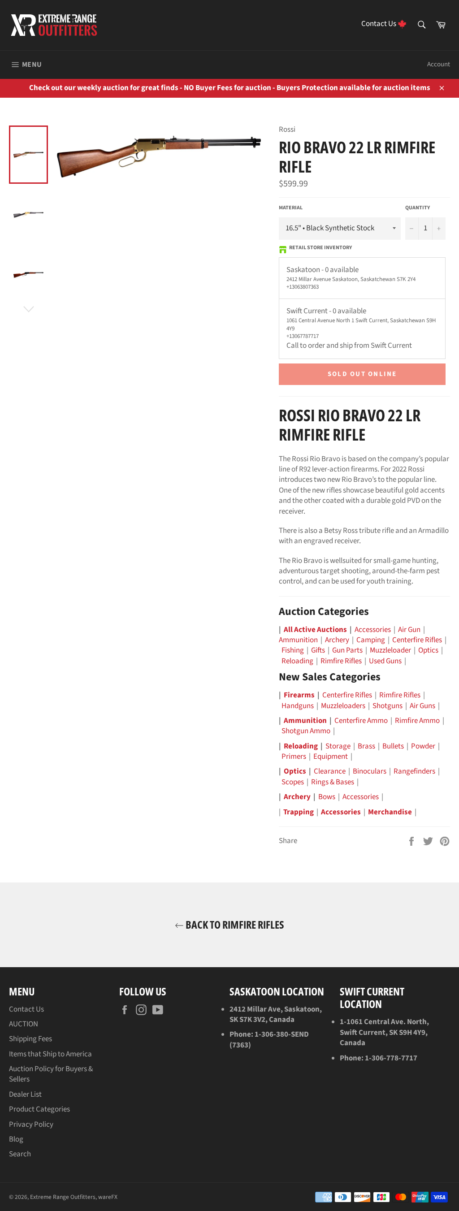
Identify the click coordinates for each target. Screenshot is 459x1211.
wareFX (107, 1197)
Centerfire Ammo (361, 720)
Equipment (330, 756)
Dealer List (25, 1094)
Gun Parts (347, 650)
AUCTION (23, 1024)
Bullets (393, 746)
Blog (16, 1139)
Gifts (318, 650)
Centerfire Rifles (417, 640)
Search (20, 1154)
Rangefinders (414, 771)
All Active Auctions (315, 629)
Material (291, 208)
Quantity (417, 208)
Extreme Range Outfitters (62, 1197)
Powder (423, 746)
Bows (326, 796)
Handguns (297, 706)
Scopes (292, 782)
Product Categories (39, 1109)
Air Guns (422, 706)
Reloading (297, 661)
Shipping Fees (30, 1039)
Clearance (330, 771)
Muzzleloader (390, 650)
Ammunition (298, 640)
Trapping (298, 812)
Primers (293, 756)
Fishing (292, 650)
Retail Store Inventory (320, 247)
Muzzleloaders (343, 706)
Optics (428, 650)
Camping (370, 640)
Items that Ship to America (50, 1054)
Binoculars (369, 771)
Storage (338, 746)
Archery (337, 640)
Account (438, 64)
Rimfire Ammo (417, 720)
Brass (366, 746)
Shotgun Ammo (305, 731)
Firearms (299, 695)
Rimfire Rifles (341, 661)
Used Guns (385, 661)
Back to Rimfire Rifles (234, 924)
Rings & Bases (332, 782)
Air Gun (409, 629)
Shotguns (387, 706)
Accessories (373, 629)
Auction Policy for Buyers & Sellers (51, 1074)
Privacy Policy (31, 1124)
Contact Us (26, 1009)
